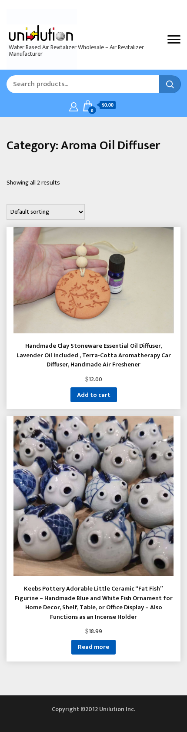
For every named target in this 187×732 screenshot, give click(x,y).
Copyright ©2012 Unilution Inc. (93, 709)
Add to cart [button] (93, 395)
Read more (93, 646)
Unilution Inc (39, 32)
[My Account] (73, 105)
